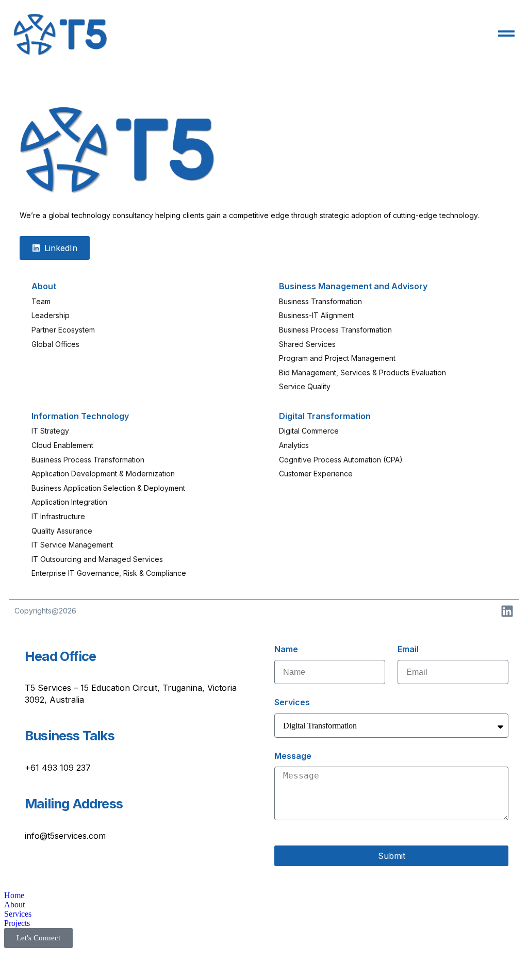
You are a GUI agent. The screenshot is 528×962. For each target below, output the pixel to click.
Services (292, 702)
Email (408, 649)
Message (292, 756)
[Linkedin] (507, 611)
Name (286, 649)
